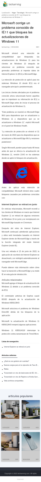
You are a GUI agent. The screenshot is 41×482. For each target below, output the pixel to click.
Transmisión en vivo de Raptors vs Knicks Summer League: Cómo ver (21, 377)
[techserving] (12, 3)
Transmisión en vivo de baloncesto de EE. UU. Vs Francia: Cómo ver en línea (21, 373)
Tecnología (20, 13)
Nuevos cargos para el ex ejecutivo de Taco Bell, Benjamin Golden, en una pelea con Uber (21, 365)
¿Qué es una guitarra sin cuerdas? (16, 361)
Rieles (6, 369)
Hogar (14, 13)
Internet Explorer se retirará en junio (17, 347)
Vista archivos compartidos (13, 380)
